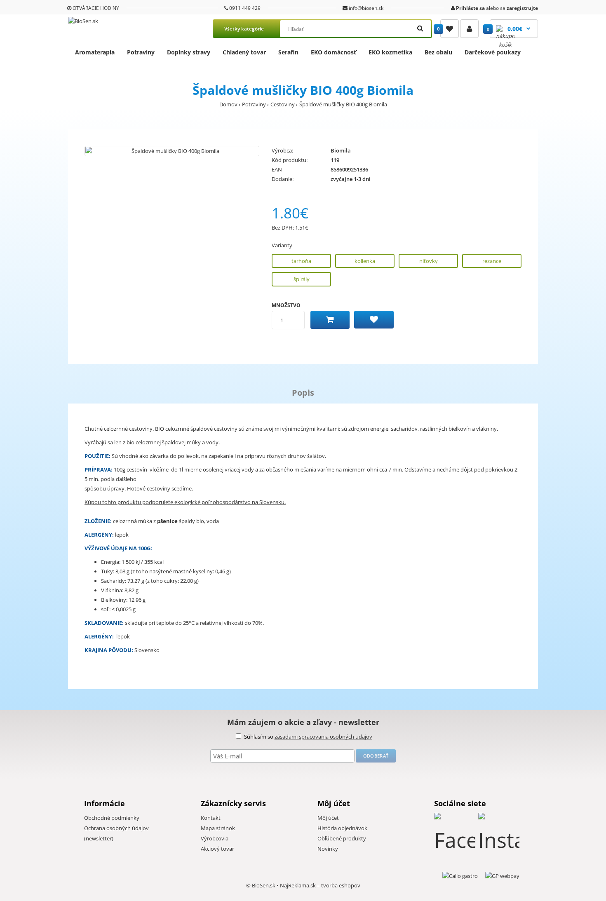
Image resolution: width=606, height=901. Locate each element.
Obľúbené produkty (341, 838)
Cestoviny (282, 104)
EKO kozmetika (390, 52)
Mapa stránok (218, 828)
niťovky (428, 261)
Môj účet (328, 817)
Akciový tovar (217, 848)
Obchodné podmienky (111, 817)
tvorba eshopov (340, 885)
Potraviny (141, 52)
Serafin (288, 52)
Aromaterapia (95, 52)
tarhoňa (301, 261)
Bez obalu (438, 52)
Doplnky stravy (188, 52)
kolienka (365, 261)
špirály (302, 279)
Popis (303, 392)
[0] (449, 28)
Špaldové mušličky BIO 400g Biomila (343, 104)
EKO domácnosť (333, 52)
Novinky (327, 848)
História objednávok (342, 828)
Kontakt (211, 817)
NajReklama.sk (298, 885)
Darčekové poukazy (493, 52)
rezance (491, 261)
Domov (228, 104)
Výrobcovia (214, 838)
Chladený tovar (244, 52)
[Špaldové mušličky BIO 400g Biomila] (171, 151)
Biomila (341, 150)
